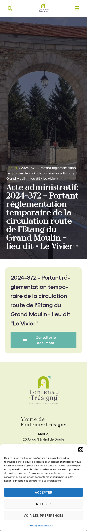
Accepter (43, 492)
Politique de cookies (41, 525)
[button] (81, 449)
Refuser (43, 504)
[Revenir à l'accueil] (43, 390)
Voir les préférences (43, 516)
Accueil (12, 168)
